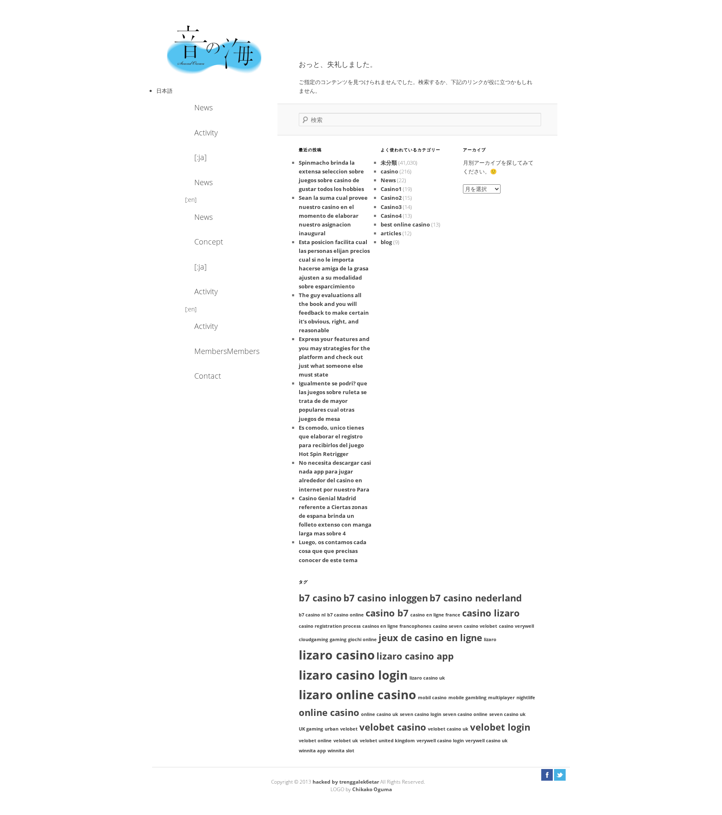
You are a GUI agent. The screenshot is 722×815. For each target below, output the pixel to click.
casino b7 (387, 613)
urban (331, 729)
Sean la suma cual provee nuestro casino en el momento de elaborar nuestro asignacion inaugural (333, 215)
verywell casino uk (486, 741)
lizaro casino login (353, 675)
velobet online (315, 741)
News (203, 107)
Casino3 (391, 207)
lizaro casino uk (427, 678)
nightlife (525, 697)
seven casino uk (507, 714)
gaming (338, 639)
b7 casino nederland (476, 598)
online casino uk (379, 714)
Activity (206, 132)
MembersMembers (216, 351)
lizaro (490, 639)
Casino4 (391, 215)
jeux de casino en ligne (430, 638)
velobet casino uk (448, 729)
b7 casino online (345, 615)
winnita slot (341, 751)
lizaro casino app (415, 656)
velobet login (500, 727)
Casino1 (391, 189)
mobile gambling (467, 697)
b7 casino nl (312, 615)
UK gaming (311, 729)
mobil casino (432, 697)
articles (391, 233)
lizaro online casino (357, 694)
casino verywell (516, 626)
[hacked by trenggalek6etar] (214, 49)
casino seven (447, 626)
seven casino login (420, 714)
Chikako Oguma (372, 789)
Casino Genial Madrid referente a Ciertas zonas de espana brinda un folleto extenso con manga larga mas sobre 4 (335, 515)
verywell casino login (440, 741)
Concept (208, 242)
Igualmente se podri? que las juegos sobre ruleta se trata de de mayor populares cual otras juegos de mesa (333, 401)
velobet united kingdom (387, 741)
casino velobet (480, 626)
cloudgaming (313, 639)
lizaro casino (337, 655)
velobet (349, 729)
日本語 (164, 90)
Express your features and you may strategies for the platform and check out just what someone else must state (334, 356)
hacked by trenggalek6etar (346, 781)
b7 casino (320, 598)
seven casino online (465, 714)
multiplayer (501, 697)
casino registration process (330, 626)
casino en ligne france (435, 615)
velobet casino (392, 727)
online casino (329, 712)
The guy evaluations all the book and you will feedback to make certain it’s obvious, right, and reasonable (334, 312)
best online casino (405, 224)
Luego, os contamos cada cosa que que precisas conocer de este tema (332, 550)
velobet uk (345, 741)
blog (386, 242)
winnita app (312, 751)
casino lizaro (491, 613)
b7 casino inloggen (385, 598)
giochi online (362, 639)
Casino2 (391, 197)
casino (389, 171)
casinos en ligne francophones (396, 626)
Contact (207, 376)
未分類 (389, 162)
